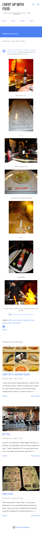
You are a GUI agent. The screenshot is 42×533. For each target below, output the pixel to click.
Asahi (24, 95)
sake (4, 323)
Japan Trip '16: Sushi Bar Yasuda (16, 374)
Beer (10, 320)
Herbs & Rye (7, 494)
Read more (35, 396)
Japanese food (29, 320)
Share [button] (4, 330)
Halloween (17, 320)
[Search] (33, 3)
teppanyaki (24, 54)
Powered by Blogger (22, 527)
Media (22, 21)
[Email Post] (3, 327)
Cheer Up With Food (13, 6)
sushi (9, 323)
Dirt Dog (6, 434)
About (13, 21)
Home (4, 21)
